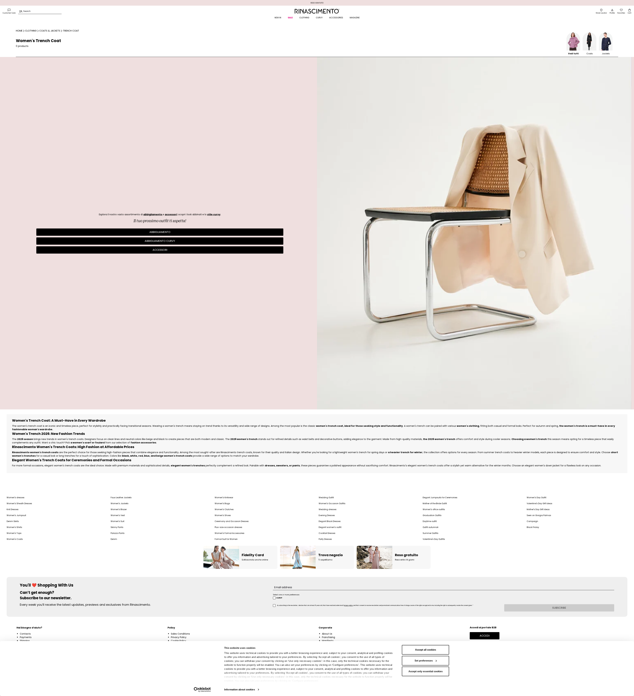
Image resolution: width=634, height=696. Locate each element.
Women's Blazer (119, 509)
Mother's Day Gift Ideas (538, 509)
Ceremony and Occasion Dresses (232, 521)
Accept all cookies (425, 649)
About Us (327, 633)
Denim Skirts (13, 521)
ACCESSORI (160, 250)
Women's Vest (118, 515)
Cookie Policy (178, 640)
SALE (290, 17)
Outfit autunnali (430, 527)
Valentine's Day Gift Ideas (539, 503)
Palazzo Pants (117, 533)
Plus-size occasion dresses (228, 527)
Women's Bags (222, 503)
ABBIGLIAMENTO (159, 232)
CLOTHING (304, 17)
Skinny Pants (117, 527)
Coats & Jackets (49, 30)
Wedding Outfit (326, 497)
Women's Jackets (119, 503)
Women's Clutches (224, 509)
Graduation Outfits (432, 515)
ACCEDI (485, 636)
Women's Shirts (14, 527)
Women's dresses (15, 497)
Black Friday (533, 527)
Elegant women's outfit (330, 527)
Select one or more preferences (286, 594)
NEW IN (278, 17)
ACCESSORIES (336, 17)
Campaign (532, 521)
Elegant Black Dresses (330, 521)
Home (19, 30)
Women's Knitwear (224, 497)
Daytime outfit (430, 521)
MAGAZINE (355, 17)
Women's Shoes (223, 515)
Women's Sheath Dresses (19, 503)
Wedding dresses (327, 509)
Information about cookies (239, 689)
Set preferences (424, 660)
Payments (26, 637)
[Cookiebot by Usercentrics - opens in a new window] (202, 689)
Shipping (25, 640)
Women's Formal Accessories (229, 533)
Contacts (25, 633)
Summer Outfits (430, 533)
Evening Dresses (327, 515)
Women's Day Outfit (536, 497)
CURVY (319, 17)
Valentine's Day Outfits (434, 539)
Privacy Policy (178, 637)
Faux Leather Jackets (121, 497)
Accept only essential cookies (425, 671)
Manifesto (328, 640)
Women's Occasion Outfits (332, 503)
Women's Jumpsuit (16, 515)
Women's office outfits (434, 509)
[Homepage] (316, 11)
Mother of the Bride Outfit (435, 503)
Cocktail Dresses (327, 533)
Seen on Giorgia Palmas (539, 515)
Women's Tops (14, 533)
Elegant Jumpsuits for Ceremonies (440, 497)
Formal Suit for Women (226, 539)
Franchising (328, 637)
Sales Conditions (180, 633)
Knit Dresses (12, 509)
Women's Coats (15, 539)
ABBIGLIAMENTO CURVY (160, 241)
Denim (114, 539)
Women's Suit (117, 521)
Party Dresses (325, 539)
